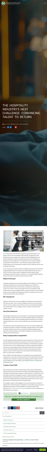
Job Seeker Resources (8, 430)
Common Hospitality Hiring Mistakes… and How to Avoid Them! (21, 439)
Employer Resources (15, 124)
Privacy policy (29, 449)
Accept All (42, 449)
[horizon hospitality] (23, 397)
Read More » (5, 445)
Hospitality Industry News (9, 426)
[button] (44, 3)
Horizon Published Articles (9, 423)
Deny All (35, 449)
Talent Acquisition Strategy (24, 124)
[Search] (42, 412)
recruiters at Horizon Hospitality (18, 388)
